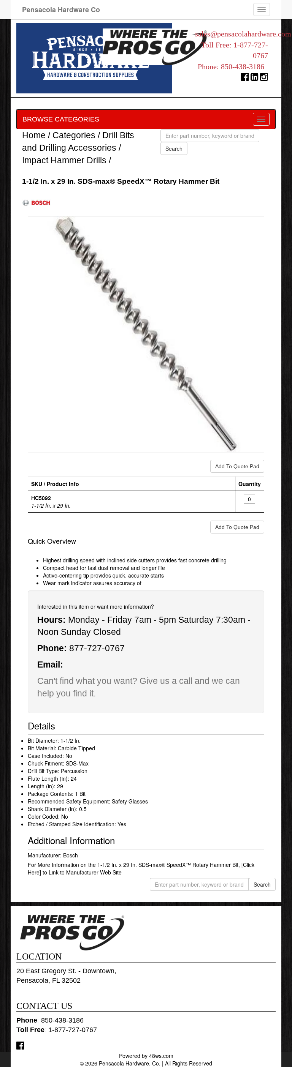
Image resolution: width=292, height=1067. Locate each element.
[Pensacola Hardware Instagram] (264, 78)
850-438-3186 (242, 66)
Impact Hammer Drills (64, 160)
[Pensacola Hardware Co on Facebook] (20, 1045)
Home (34, 135)
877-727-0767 (97, 648)
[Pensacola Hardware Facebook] (245, 78)
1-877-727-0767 (72, 1030)
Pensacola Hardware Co (61, 9)
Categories (73, 135)
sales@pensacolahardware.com (243, 34)
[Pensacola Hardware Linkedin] (255, 78)
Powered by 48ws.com (146, 1055)
